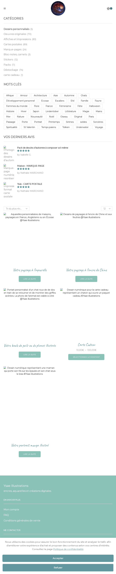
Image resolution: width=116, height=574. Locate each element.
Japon (36, 111)
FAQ (6, 515)
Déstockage (11, 69)
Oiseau (64, 116)
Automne (69, 95)
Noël (51, 116)
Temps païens (48, 127)
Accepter (58, 558)
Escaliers (59, 100)
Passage (10, 122)
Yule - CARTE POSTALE (29, 183)
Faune (98, 100)
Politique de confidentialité (68, 549)
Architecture (40, 95)
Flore (36, 106)
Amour (23, 95)
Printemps (54, 122)
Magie (86, 111)
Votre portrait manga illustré (29, 445)
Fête (79, 106)
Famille (84, 100)
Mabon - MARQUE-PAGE (30, 165)
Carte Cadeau (86, 344)
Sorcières (98, 122)
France (49, 106)
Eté (72, 100)
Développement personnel (20, 100)
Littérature (70, 111)
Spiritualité (11, 127)
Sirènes (70, 122)
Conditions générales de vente (22, 520)
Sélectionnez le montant (86, 357)
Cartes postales (13, 44)
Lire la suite (29, 279)
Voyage (99, 127)
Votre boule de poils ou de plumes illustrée (30, 345)
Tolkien (66, 127)
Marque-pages (12, 49)
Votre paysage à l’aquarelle (29, 270)
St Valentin (29, 127)
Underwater (82, 127)
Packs (7, 64)
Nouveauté (37, 116)
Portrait (38, 122)
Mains (99, 111)
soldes (83, 122)
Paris (91, 116)
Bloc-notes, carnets (15, 54)
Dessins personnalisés (16, 29)
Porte (25, 122)
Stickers (8, 59)
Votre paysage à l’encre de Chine (86, 270)
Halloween (94, 106)
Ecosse (45, 100)
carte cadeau (12, 75)
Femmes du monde (16, 106)
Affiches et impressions (17, 39)
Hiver (23, 111)
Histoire (10, 111)
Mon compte (11, 509)
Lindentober (52, 111)
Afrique (10, 95)
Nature (20, 116)
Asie (55, 95)
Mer (8, 116)
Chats (84, 95)
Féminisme (65, 106)
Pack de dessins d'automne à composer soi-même (42, 147)
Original (78, 116)
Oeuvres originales (15, 34)
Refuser (58, 567)
